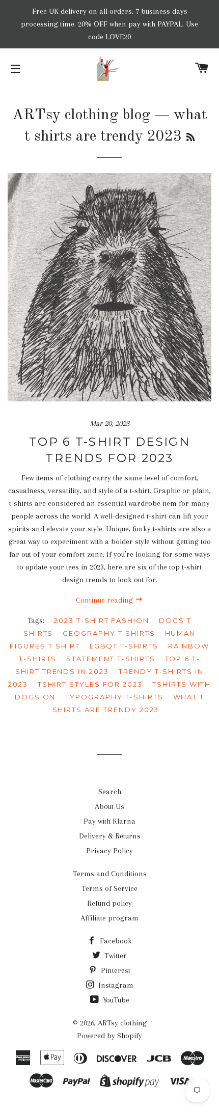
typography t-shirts (114, 697)
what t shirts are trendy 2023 (128, 703)
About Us (109, 806)
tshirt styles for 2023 (90, 684)
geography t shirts (109, 633)
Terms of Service (109, 888)
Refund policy (109, 903)
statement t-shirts (110, 659)
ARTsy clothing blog (81, 115)
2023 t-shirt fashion (101, 620)
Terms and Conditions (110, 873)
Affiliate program (109, 918)
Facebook (115, 940)
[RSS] (190, 138)
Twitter (114, 955)
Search (109, 791)
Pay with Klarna (109, 821)
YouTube (115, 1000)
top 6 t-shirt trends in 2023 (107, 665)
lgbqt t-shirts (124, 646)
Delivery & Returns (110, 835)
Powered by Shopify (109, 1035)
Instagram (114, 985)
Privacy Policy (109, 850)
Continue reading (105, 600)
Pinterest (114, 970)
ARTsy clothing (122, 1022)
